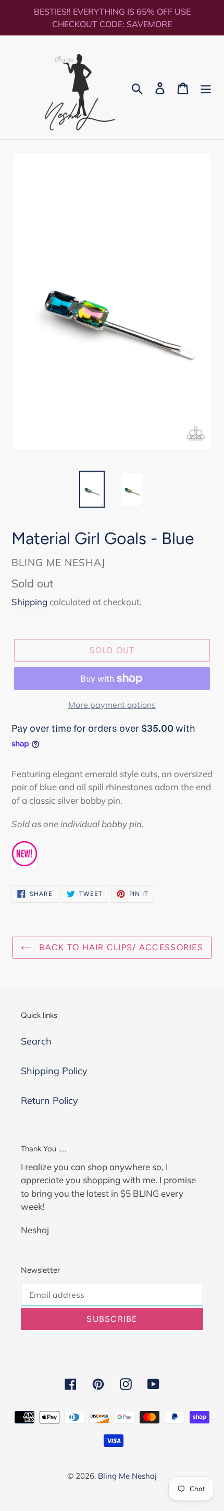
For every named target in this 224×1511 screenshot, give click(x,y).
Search (36, 1041)
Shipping (29, 601)
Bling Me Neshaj (127, 1476)
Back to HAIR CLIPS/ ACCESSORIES (119, 947)
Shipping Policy (54, 1071)
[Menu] (205, 87)
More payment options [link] (112, 704)
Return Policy (49, 1101)
